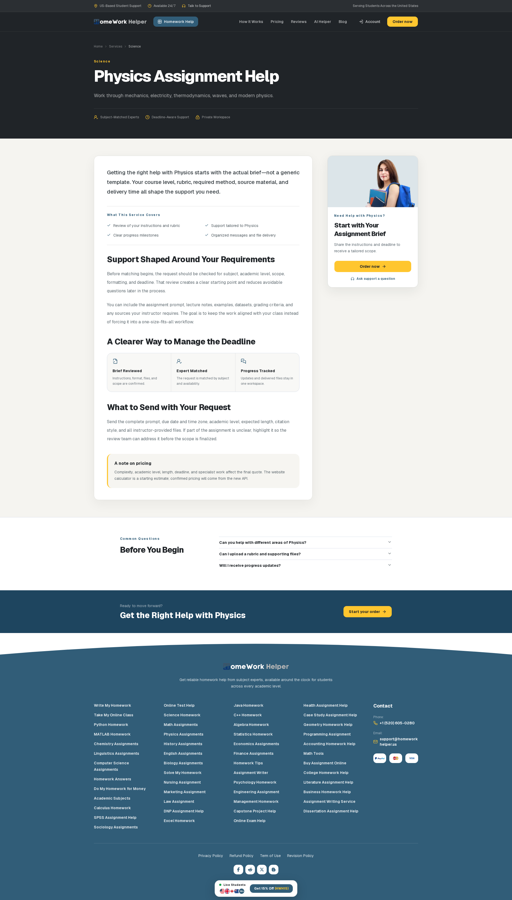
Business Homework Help (327, 791)
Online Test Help (179, 705)
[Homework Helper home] (120, 21)
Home (98, 46)
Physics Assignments (183, 734)
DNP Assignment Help (184, 811)
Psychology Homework (255, 782)
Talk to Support (199, 6)
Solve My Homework (183, 772)
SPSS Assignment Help (115, 817)
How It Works (251, 21)
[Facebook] (238, 869)
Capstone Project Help (255, 811)
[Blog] (273, 869)
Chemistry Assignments (116, 743)
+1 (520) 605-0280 (397, 723)
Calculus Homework (112, 807)
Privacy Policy (210, 855)
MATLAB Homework (112, 734)
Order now (403, 21)
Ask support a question (376, 279)
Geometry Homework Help (328, 724)
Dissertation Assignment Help (330, 811)
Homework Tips (248, 763)
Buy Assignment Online (324, 763)
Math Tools (313, 753)
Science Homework (182, 715)
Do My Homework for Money (120, 788)
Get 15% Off (271, 888)
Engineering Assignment (256, 791)
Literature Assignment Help (328, 782)
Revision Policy (300, 855)
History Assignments (183, 743)
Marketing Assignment (185, 791)
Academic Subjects (112, 798)
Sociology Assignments (116, 827)
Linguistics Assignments (116, 753)
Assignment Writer (251, 772)
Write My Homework (112, 705)
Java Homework (248, 705)
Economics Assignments (256, 743)
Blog (343, 21)
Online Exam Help (250, 820)
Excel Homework (179, 820)
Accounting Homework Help (329, 743)
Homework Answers (112, 779)
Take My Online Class (113, 715)
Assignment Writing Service (329, 801)
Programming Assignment (327, 734)
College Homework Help (326, 772)
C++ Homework (248, 715)
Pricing (277, 21)
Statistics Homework (253, 734)
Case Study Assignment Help (330, 715)
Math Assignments (181, 724)
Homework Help (179, 21)
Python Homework (111, 724)
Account (372, 21)
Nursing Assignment (182, 782)
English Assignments (183, 753)
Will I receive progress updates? (250, 565)
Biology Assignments (183, 763)
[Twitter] (262, 869)
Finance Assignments (254, 753)
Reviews (299, 21)
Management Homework (256, 801)
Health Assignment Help (325, 705)
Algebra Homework (251, 724)
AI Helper (322, 21)
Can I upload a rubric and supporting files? (260, 554)
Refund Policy (242, 855)
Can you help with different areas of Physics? (262, 542)
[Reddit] (250, 869)
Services (115, 46)
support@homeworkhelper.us (399, 742)
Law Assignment (179, 801)
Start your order (364, 611)
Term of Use (270, 855)
